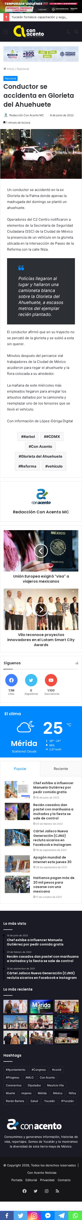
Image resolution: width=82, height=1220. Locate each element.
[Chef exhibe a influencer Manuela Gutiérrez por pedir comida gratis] (17, 789)
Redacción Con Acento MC (26, 115)
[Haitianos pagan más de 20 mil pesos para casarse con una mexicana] (17, 884)
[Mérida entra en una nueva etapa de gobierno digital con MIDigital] (41, 1006)
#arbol (29, 436)
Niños (72, 1093)
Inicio (10, 69)
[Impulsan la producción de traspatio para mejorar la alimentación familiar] (41, 1037)
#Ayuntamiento (15, 1069)
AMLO (29, 1077)
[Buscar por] (76, 33)
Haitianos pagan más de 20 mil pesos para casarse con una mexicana (53, 885)
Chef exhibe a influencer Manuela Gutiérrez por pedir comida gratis (53, 787)
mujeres (26, 1093)
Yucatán (49, 1101)
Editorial (31, 1180)
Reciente (61, 768)
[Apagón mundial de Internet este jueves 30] (17, 864)
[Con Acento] (28, 31)
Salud (34, 1101)
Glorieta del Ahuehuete (41, 456)
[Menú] (5, 33)
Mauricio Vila (55, 1085)
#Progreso (12, 1077)
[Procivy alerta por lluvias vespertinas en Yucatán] (67, 1022)
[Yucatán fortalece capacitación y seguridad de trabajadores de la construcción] (67, 1006)
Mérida (42, 1093)
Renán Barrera (15, 1101)
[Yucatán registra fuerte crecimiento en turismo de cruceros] (15, 1022)
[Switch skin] (68, 33)
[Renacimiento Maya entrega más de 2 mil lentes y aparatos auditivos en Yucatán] (15, 1006)
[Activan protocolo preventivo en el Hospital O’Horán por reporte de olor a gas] (15, 1037)
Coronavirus (13, 1085)
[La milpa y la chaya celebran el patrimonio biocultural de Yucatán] (41, 1022)
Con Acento (41, 446)
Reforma (28, 466)
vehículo (55, 466)
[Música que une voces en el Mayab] (67, 1037)
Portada (16, 1180)
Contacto (64, 1180)
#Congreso (39, 1069)
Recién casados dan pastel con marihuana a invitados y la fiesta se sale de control (53, 812)
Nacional (23, 69)
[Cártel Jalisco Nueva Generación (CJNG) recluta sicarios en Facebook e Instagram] (17, 837)
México (57, 1093)
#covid (56, 1069)
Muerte (10, 1093)
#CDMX (53, 436)
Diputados (34, 1085)
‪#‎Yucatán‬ (67, 1101)
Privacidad (47, 1180)
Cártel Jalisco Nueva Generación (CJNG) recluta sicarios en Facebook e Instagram (52, 838)
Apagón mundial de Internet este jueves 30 (52, 859)
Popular (20, 768)
